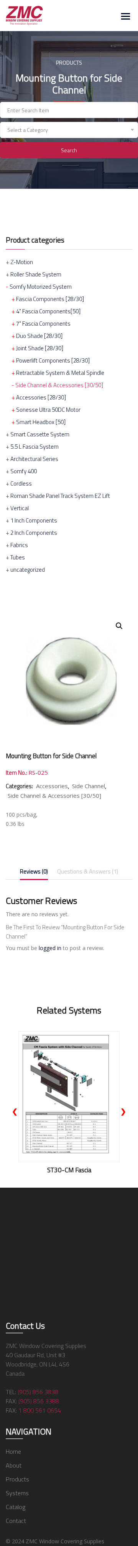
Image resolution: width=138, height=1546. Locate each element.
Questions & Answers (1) (87, 871)
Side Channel (88, 786)
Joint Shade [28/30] (39, 348)
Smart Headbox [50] (41, 422)
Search (69, 150)
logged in (50, 948)
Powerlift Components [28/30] (53, 360)
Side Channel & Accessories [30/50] (59, 385)
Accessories (52, 786)
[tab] (34, 873)
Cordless (21, 483)
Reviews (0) (34, 871)
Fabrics (19, 545)
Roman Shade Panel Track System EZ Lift (60, 495)
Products (17, 1479)
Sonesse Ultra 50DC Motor (48, 409)
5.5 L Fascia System (34, 446)
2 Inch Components (33, 532)
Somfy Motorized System (41, 286)
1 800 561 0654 (39, 1410)
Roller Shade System (35, 274)
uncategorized (27, 569)
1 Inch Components (33, 520)
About (13, 1465)
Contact (16, 1520)
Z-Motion (21, 262)
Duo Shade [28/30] (39, 335)
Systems (17, 1493)
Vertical (19, 508)
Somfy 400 (23, 471)
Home (13, 1451)
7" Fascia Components (43, 323)
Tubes (17, 557)
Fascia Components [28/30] (50, 299)
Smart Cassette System (39, 434)
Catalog (15, 1506)
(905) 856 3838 (38, 1391)
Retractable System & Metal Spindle (60, 372)
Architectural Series (34, 458)
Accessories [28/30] (41, 397)
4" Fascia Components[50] (48, 311)
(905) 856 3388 (38, 1401)
